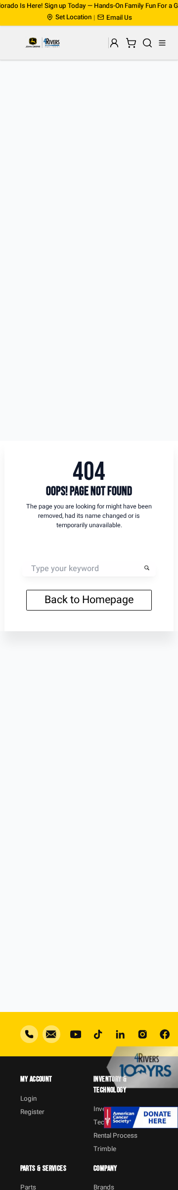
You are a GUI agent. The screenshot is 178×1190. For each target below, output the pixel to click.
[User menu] (114, 43)
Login (28, 1099)
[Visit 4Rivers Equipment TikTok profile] (98, 1034)
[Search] (147, 43)
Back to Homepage (89, 600)
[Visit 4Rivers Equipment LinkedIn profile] (120, 1034)
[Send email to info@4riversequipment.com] (51, 1034)
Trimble (104, 1149)
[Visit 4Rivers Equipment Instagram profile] (142, 1034)
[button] (114, 18)
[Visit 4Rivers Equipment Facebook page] (165, 1034)
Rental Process (115, 1136)
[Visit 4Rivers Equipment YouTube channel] (76, 1034)
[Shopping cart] (130, 43)
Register (32, 1112)
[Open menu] (162, 43)
